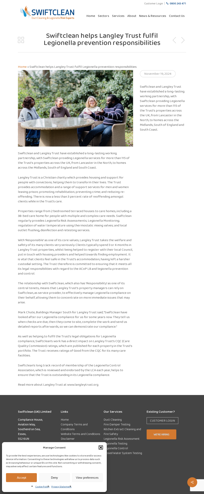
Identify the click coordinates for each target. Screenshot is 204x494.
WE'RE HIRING (161, 434)
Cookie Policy (42, 486)
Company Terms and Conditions (74, 426)
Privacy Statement (61, 486)
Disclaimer (68, 438)
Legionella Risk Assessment (122, 438)
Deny (54, 477)
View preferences (87, 477)
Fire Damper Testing (117, 424)
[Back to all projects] (21, 40)
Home (22, 66)
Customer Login (162, 420)
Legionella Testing (115, 443)
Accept (21, 477)
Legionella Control (116, 448)
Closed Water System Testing (123, 453)
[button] (101, 447)
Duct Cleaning (113, 419)
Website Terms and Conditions (80, 434)
